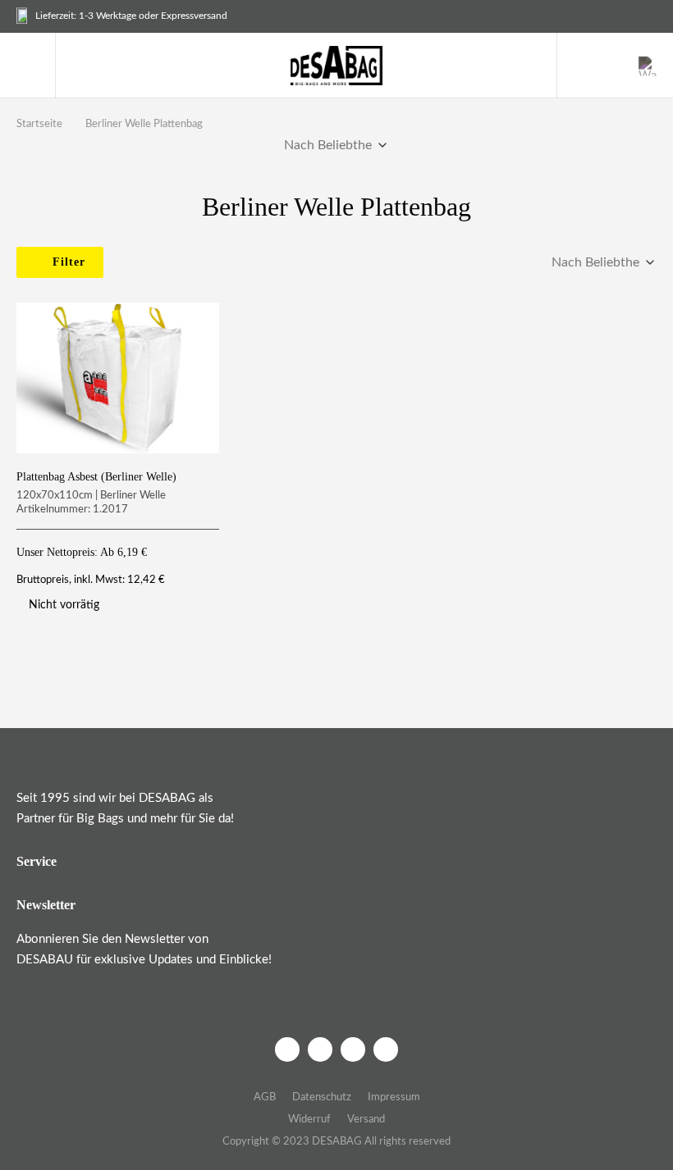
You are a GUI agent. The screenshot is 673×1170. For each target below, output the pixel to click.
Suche (576, 66)
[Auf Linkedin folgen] (353, 1049)
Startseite (39, 124)
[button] (29, 65)
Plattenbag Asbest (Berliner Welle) (96, 477)
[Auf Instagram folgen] (320, 1049)
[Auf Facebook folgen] (287, 1049)
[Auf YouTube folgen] (385, 1049)
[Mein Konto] (613, 66)
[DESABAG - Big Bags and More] (336, 65)
